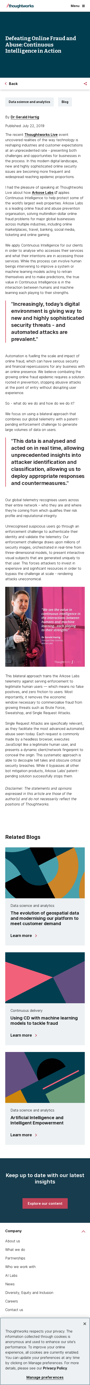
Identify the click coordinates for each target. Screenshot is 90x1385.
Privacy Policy (55, 1368)
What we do (15, 1249)
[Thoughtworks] (20, 6)
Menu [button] (75, 6)
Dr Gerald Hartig (25, 117)
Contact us (14, 1310)
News (10, 1284)
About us (12, 1241)
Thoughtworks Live (41, 134)
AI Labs (11, 1275)
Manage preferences (45, 1377)
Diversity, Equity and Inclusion (29, 1292)
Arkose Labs (43, 192)
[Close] (85, 1324)
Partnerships (15, 1258)
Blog (65, 102)
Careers (11, 1301)
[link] (45, 1203)
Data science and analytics (29, 102)
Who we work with (20, 1266)
